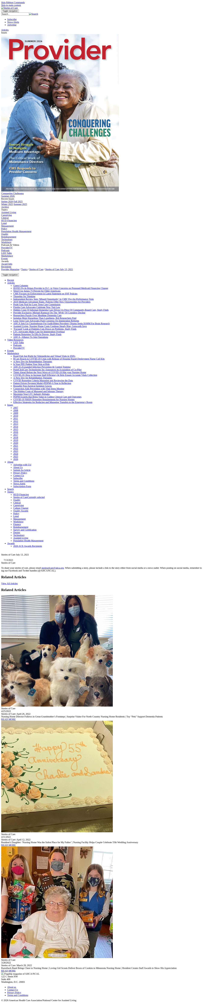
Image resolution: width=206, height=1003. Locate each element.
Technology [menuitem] (7, 239)
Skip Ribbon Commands (13, 2)
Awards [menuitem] (5, 261)
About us (11, 987)
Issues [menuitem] (4, 32)
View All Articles (9, 583)
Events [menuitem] (4, 258)
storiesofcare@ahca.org (52, 568)
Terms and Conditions (17, 995)
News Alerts (13, 22)
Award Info (6, 264)
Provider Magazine (10, 269)
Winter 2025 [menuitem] (7, 204)
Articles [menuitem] (5, 30)
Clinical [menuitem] (5, 218)
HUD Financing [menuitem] (9, 220)
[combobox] (15, 14)
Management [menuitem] (7, 226)
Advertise (11, 25)
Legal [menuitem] (4, 223)
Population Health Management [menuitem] (16, 231)
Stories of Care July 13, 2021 (59, 269)
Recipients (6, 266)
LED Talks (6, 253)
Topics (24, 269)
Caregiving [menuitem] (6, 215)
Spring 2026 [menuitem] (7, 201)
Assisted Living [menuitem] (8, 212)
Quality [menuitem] (4, 234)
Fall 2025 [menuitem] (18, 201)
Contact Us (12, 990)
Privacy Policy (14, 992)
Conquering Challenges (12, 193)
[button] (33, 14)
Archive (5, 207)
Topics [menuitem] (4, 209)
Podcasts (5, 250)
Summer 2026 (8, 196)
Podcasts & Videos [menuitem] (10, 245)
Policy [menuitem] (4, 228)
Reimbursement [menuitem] (8, 237)
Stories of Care (36, 269)
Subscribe (12, 19)
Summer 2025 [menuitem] (20, 204)
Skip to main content (11, 5)
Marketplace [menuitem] (7, 256)
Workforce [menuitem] (6, 242)
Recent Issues (7, 199)
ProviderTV (7, 247)
